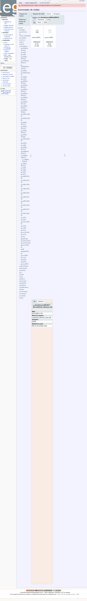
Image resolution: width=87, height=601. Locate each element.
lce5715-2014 (26, 241)
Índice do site (6, 78)
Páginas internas (8, 27)
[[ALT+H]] (8, 8)
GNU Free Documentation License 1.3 (67, 594)
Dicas (5, 42)
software (23, 293)
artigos (23, 30)
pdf (23, 249)
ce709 (24, 228)
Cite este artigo (6, 85)
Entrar (83, 0)
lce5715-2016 (26, 243)
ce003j (24, 79)
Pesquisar (57, 14)
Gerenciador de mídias (8, 76)
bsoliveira (24, 32)
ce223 (24, 217)
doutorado (24, 268)
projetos (23, 285)
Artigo (20, 2)
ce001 (24, 52)
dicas (22, 44)
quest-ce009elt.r (50, 37)
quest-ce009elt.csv (38, 37)
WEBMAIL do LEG (7, 22)
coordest (23, 38)
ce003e (24, 70)
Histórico (41, 301)
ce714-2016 (25, 232)
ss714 (24, 257)
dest (22, 42)
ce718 (24, 234)
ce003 (24, 54)
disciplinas (24, 46)
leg (22, 277)
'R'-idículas (7, 48)
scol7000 (25, 255)
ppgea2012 (25, 251)
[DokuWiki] (48, 590)
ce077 (24, 174)
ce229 (24, 226)
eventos (23, 270)
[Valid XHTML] (57, 590)
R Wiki (6, 58)
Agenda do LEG (8, 38)
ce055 (24, 168)
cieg (23, 236)
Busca (2, 63)
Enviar (49, 14)
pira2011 (23, 283)
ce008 (24, 145)
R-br (5, 55)
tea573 (24, 260)
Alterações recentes (8, 74)
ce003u (24, 143)
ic (21, 272)
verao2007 (25, 264)
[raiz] (21, 28)
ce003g (24, 77)
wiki (22, 298)
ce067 (24, 172)
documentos (24, 266)
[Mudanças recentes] (30, 590)
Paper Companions (9, 53)
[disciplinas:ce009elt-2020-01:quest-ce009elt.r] (50, 31)
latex (22, 274)
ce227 (24, 220)
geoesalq (25, 239)
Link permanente (7, 83)
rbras (22, 289)
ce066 (24, 170)
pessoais (23, 281)
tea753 (24, 262)
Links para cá (6, 72)
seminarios (24, 291)
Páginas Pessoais (9, 25)
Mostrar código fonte (31, 2)
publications (24, 287)
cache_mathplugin (25, 36)
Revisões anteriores (45, 2)
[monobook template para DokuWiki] (39, 590)
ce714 (24, 230)
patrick (23, 279)
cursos (23, 40)
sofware (23, 296)
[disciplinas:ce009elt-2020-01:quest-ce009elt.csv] (37, 31)
